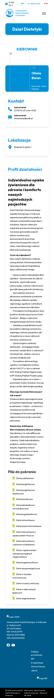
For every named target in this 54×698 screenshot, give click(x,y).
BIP (22, 3)
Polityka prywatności (36, 653)
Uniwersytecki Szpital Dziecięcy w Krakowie (14, 692)
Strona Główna (38, 666)
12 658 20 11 (11, 4)
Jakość (34, 670)
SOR (46, 3)
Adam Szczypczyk (31, 693)
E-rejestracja (34, 3)
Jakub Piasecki (39, 690)
